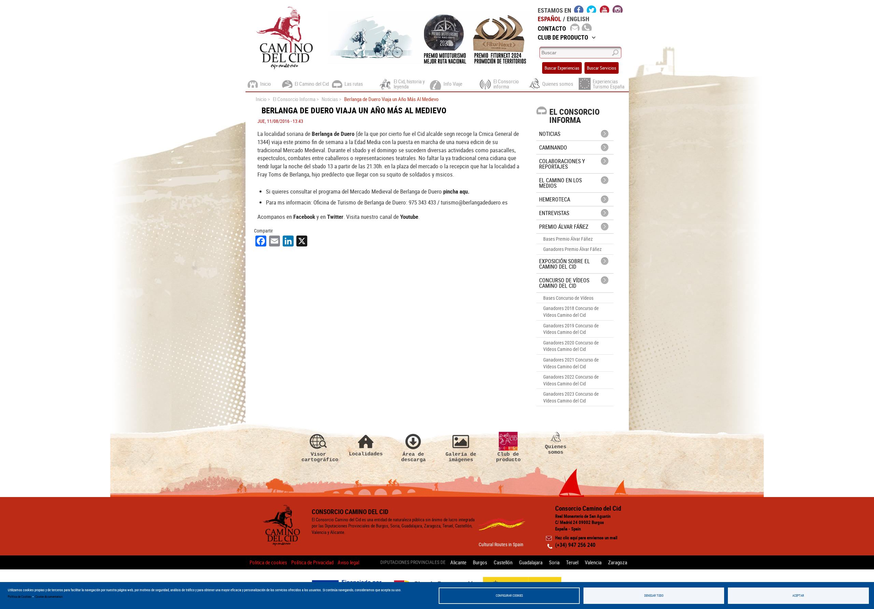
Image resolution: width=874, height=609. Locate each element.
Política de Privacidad (312, 562)
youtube (605, 9)
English (578, 19)
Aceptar (798, 595)
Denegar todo (653, 595)
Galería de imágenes (461, 457)
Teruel (572, 562)
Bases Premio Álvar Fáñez (568, 239)
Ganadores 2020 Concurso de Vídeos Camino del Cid (571, 346)
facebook (579, 9)
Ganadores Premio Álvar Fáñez (572, 249)
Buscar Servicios (601, 68)
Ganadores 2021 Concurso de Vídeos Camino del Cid (571, 363)
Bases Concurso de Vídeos (568, 298)
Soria (554, 562)
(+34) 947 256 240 (575, 545)
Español (549, 19)
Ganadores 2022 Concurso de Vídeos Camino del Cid (571, 380)
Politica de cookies (268, 562)
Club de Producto (563, 37)
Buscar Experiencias (562, 68)
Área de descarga (413, 457)
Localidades (366, 454)
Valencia (593, 562)
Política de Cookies (19, 596)
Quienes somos (555, 449)
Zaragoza (617, 562)
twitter (592, 9)
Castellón (503, 562)
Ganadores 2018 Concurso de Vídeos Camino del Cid (571, 311)
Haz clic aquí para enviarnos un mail (586, 538)
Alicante (458, 562)
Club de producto (508, 457)
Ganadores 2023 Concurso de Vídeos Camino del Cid (571, 397)
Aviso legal (348, 562)
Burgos (480, 562)
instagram (617, 9)
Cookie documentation (48, 596)
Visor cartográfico (318, 457)
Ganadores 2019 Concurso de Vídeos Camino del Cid (571, 329)
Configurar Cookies (509, 595)
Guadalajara (530, 562)
